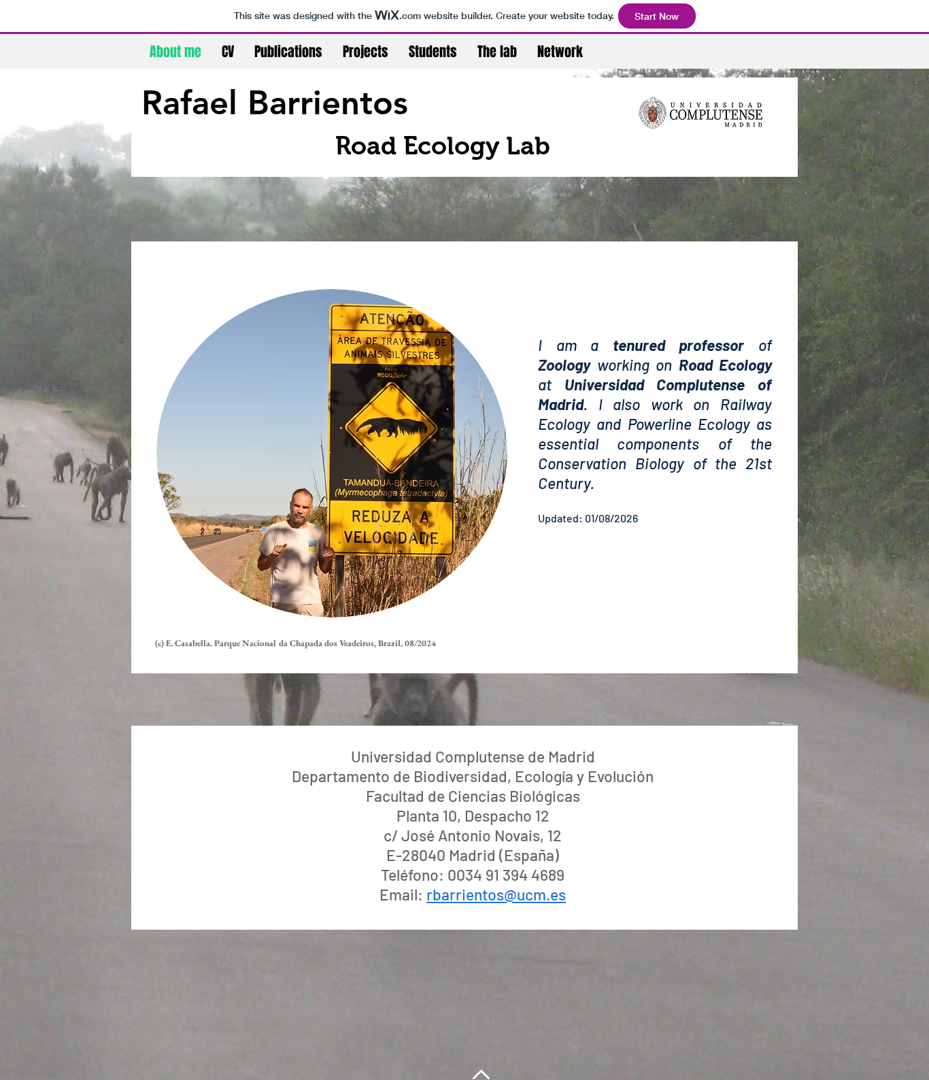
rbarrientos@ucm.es (496, 894)
